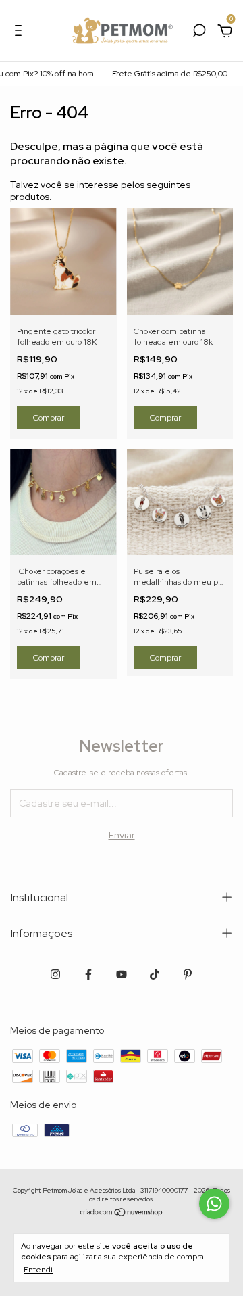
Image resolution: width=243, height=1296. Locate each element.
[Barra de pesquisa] (199, 32)
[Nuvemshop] (122, 1213)
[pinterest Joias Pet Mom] (187, 974)
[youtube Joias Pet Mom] (121, 974)
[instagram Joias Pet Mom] (55, 974)
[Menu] (20, 32)
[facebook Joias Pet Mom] (88, 974)
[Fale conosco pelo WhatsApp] (214, 1204)
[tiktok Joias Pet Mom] (154, 974)
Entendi (38, 1269)
